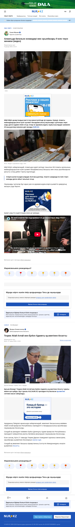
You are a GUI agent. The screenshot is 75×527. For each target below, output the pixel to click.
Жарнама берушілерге (62, 517)
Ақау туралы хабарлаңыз (43, 517)
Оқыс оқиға (8, 16)
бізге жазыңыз (26, 260)
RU (65, 11)
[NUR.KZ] (37, 11)
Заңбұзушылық (21, 16)
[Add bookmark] (66, 498)
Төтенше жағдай (32, 16)
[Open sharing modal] (47, 497)
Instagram (63, 314)
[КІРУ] (70, 11)
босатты (16, 446)
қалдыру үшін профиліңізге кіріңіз (46, 297)
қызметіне (61, 391)
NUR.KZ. (36, 127)
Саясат (6, 325)
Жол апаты (42, 16)
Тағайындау (14, 325)
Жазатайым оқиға (53, 16)
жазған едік (36, 440)
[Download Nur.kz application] (37, 4)
